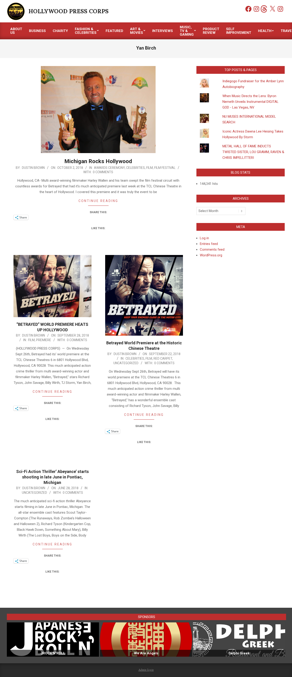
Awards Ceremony (109, 168)
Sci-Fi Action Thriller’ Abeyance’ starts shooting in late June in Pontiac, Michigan (52, 477)
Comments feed (212, 249)
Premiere (43, 340)
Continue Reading (98, 201)
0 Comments (103, 172)
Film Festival (164, 168)
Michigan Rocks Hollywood (98, 161)
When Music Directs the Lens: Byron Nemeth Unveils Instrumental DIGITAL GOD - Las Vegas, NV (250, 101)
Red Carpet (163, 358)
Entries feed (209, 244)
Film (149, 168)
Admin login (146, 670)
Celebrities (135, 168)
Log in (204, 238)
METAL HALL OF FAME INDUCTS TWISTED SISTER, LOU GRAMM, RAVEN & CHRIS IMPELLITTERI (253, 152)
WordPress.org (211, 255)
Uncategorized (125, 363)
